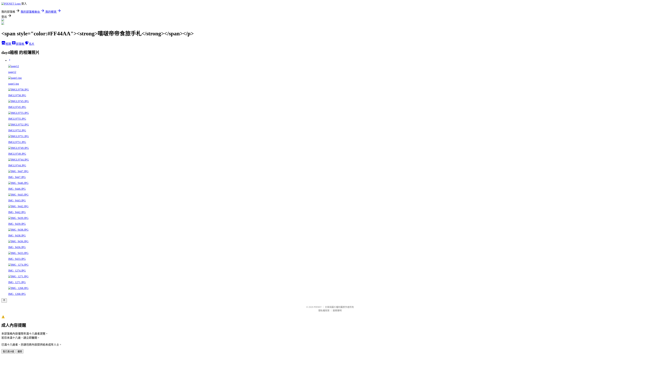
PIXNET (318, 307)
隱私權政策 (323, 310)
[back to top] (4, 300)
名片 (31, 43)
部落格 (20, 43)
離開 (20, 351)
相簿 (9, 43)
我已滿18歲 (8, 351)
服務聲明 (337, 310)
